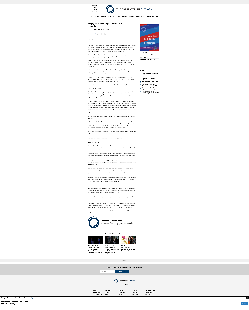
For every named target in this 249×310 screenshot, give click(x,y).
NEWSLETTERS (150, 290)
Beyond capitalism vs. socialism (150, 81)
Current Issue (106, 16)
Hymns (120, 294)
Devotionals (122, 292)
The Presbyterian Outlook (99, 29)
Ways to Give (135, 294)
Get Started (244, 303)
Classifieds (140, 16)
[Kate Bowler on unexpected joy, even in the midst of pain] (128, 240)
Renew (95, 7)
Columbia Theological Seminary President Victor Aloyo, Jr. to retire (150, 78)
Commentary (122, 16)
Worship (131, 16)
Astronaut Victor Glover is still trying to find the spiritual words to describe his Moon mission (112, 251)
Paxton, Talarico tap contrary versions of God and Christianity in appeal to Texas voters (95, 250)
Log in (95, 13)
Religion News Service (95, 20)
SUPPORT (135, 290)
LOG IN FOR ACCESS (146, 54)
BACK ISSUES (144, 57)
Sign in (33, 298)
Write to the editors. (124, 34)
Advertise (94, 11)
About (94, 290)
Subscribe (94, 5)
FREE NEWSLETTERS (152, 16)
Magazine (108, 290)
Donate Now (135, 292)
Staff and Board (96, 292)
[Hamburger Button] (88, 16)
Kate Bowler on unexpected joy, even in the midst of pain (128, 249)
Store (121, 290)
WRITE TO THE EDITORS (147, 59)
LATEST (97, 16)
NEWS (114, 16)
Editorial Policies (97, 294)
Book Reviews (124, 245)
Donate (95, 9)
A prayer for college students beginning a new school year (149, 88)
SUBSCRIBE (143, 52)
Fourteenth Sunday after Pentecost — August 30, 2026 (149, 85)
